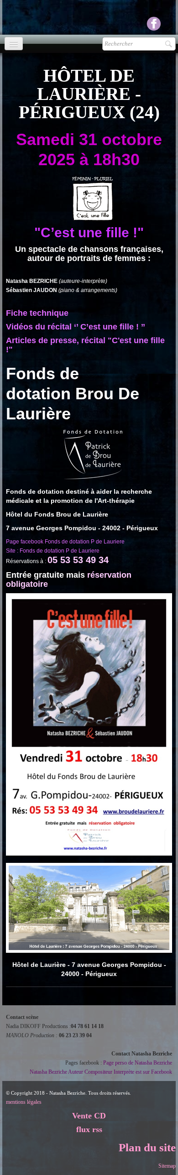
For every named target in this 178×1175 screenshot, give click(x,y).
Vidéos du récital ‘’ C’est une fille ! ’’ (75, 326)
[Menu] (14, 43)
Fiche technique (37, 313)
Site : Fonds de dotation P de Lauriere (52, 551)
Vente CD (89, 1115)
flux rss (89, 1129)
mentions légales (24, 1102)
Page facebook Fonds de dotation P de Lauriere (65, 541)
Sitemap (167, 1166)
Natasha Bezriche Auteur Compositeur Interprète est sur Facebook (101, 1072)
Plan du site (147, 1147)
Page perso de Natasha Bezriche (137, 1063)
